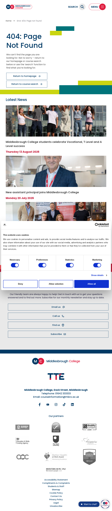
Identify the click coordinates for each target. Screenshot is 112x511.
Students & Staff (56, 486)
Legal (56, 502)
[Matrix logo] (89, 441)
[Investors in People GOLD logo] (56, 470)
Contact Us (56, 496)
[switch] (42, 265)
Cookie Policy (56, 493)
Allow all (92, 284)
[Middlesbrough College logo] (56, 361)
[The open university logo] (56, 440)
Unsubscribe (56, 506)
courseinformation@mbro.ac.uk (60, 397)
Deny (20, 284)
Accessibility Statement (56, 479)
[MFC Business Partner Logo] (22, 427)
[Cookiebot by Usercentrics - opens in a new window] (97, 225)
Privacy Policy (56, 499)
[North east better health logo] (56, 457)
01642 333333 (63, 393)
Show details (97, 275)
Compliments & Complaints (56, 483)
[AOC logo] (22, 457)
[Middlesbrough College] (19, 6)
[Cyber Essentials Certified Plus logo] (56, 427)
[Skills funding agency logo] (22, 440)
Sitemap (56, 489)
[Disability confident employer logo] (89, 427)
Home (8, 20)
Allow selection (56, 284)
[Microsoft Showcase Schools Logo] (90, 457)
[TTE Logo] (56, 376)
